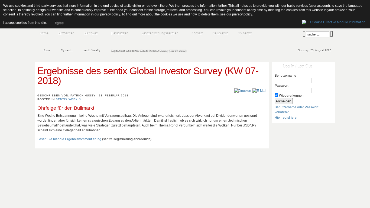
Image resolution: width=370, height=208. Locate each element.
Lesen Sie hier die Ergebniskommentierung (69, 139)
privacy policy (242, 14)
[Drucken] (242, 91)
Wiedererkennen (291, 96)
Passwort (281, 85)
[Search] (304, 34)
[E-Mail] (259, 91)
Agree (58, 23)
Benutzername (285, 75)
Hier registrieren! (287, 117)
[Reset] (331, 34)
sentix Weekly (69, 99)
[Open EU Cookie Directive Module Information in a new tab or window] (333, 21)
